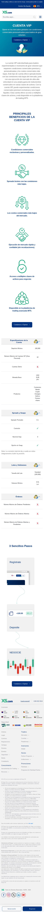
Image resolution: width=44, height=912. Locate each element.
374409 (5, 712)
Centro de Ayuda (24, 6)
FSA (26, 711)
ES (38, 6)
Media (3, 758)
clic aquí (31, 823)
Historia (3, 732)
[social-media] (3, 895)
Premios (3, 748)
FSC (26, 716)
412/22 (16, 712)
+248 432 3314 (38, 701)
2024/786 (17, 717)
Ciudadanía (5, 761)
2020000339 (39, 717)
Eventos (3, 751)
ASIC (5, 711)
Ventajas (4, 745)
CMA (37, 716)
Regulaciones (5, 742)
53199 (37, 712)
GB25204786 (28, 717)
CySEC (16, 711)
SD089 (27, 712)
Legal (3, 735)
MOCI (16, 716)
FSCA (37, 711)
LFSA (5, 716)
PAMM (23, 749)
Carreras (4, 738)
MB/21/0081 (6, 717)
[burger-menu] (40, 17)
